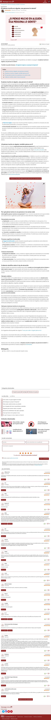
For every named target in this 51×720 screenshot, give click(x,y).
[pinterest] (11, 711)
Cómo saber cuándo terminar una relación (12, 404)
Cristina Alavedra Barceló (10, 12)
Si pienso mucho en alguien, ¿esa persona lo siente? (16, 71)
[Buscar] (49, 2)
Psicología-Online (4, 4)
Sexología (24, 392)
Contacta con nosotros (28, 716)
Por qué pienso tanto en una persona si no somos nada (17, 75)
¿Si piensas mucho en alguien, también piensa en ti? (17, 73)
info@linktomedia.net (38, 465)
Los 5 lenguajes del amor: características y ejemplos (14, 406)
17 (49, 580)
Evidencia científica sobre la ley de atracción (15, 77)
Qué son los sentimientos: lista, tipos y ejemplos (13, 411)
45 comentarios (23, 10)
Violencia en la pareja (33, 392)
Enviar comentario (44, 459)
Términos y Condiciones (37, 716)
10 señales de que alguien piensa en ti (18, 430)
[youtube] (8, 711)
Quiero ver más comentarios (25, 699)
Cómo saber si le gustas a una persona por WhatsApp (43, 431)
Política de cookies (14, 718)
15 (49, 523)
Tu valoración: (16, 455)
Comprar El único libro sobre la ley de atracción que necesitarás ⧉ (25, 179)
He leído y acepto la (10, 458)
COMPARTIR (45, 2)
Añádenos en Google (45, 44)
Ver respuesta (4, 523)
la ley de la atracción (39, 150)
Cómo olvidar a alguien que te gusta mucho (18, 423)
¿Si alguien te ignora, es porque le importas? (27, 65)
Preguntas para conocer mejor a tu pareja (12, 408)
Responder (3, 479)
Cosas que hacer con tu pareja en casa (11, 413)
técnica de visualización (14, 174)
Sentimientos (22, 4)
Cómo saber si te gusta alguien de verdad (12, 400)
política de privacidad (14, 458)
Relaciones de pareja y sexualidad (13, 4)
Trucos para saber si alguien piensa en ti (31, 330)
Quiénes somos (20, 716)
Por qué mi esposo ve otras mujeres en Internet (13, 415)
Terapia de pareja (16, 392)
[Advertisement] (25, 370)
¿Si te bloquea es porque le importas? (11, 402)
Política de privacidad (5, 718)
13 (49, 696)
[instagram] (6, 711)
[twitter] (3, 711)
